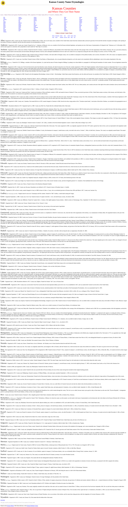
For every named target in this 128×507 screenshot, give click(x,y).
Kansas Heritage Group (32, 505)
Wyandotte (4, 31)
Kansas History (10, 505)
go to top (3, 500)
